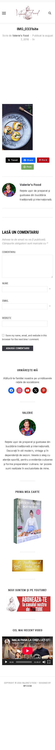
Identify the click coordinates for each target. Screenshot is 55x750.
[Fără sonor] (44, 662)
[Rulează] (6, 662)
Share (30, 160)
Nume (5, 283)
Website (6, 318)
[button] (4, 13)
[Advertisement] (27, 75)
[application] (27, 650)
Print (29, 167)
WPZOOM (27, 686)
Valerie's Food (20, 35)
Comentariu (8, 252)
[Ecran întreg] (48, 662)
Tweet (14, 160)
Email (5, 300)
